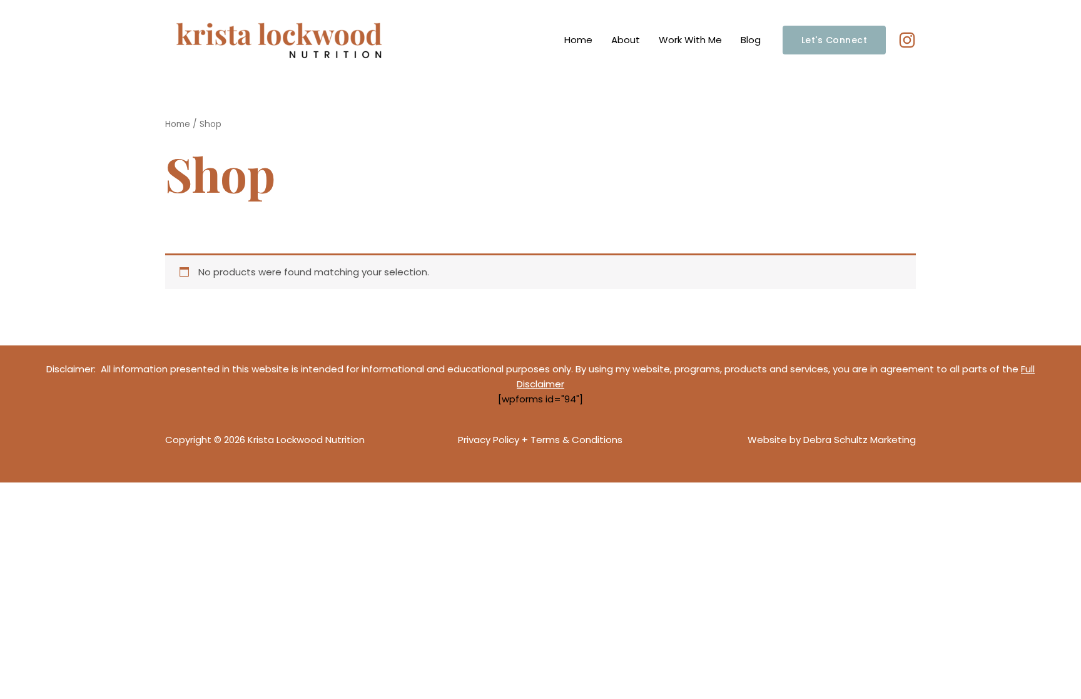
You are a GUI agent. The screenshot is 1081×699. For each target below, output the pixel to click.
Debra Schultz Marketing (859, 439)
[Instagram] (907, 40)
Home (578, 39)
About (625, 39)
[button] (834, 40)
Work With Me (690, 39)
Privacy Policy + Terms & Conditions (540, 439)
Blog (751, 39)
